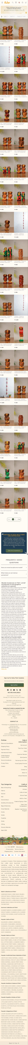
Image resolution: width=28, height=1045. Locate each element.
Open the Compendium (14, 550)
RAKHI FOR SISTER (15, 902)
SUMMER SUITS (15, 912)
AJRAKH (11, 922)
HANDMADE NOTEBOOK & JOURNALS (11, 1034)
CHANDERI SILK (19, 926)
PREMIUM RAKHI (15, 896)
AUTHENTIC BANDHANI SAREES (9, 988)
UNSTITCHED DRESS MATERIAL (9, 958)
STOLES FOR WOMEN (20, 1000)
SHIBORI (15, 928)
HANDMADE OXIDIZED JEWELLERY (10, 1032)
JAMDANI (18, 924)
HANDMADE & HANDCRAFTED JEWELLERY (12, 1028)
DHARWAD (4, 926)
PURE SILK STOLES (6, 1008)
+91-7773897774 (14, 731)
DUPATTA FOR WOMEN (7, 1000)
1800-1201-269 (12, 727)
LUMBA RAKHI (15, 900)
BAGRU (8, 930)
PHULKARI (11, 926)
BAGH (12, 930)
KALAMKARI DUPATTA (13, 1004)
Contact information (19, 851)
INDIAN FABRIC (5, 938)
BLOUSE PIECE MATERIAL (19, 1038)
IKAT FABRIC (9, 946)
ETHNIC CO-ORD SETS (15, 1018)
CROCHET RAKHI (5, 896)
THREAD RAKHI (15, 898)
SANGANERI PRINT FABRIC (8, 948)
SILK (16, 930)
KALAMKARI (4, 922)
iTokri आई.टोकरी (10, 847)
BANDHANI (17, 922)
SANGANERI (11, 924)
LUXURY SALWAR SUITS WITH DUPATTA (11, 1014)
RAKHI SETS (23, 898)
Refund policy (19, 847)
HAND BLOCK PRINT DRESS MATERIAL (11, 970)
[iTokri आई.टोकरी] (7, 2)
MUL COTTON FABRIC (7, 942)
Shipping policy (9, 851)
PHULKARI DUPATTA (7, 1002)
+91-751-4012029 (8, 734)
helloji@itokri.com (20, 735)
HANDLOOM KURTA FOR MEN (15, 1026)
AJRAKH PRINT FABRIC (16, 938)
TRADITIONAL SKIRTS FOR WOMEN (10, 1036)
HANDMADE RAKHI (6, 894)
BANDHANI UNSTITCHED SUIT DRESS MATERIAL (14, 978)
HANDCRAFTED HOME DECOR (9, 1020)
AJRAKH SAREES (21, 986)
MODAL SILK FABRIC (11, 950)
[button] (2, 2)
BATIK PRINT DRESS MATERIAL (16, 968)
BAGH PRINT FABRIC (6, 940)
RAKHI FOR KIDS (6, 900)
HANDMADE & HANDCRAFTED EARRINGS (12, 1030)
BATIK (10, 928)
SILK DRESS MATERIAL (18, 976)
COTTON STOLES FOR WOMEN (15, 1006)
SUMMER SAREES (16, 910)
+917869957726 (13, 724)
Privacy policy (9, 849)
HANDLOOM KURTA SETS (8, 1016)
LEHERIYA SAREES (6, 994)
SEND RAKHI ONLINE (18, 894)
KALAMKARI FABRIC (19, 946)
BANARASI (8, 932)
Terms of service (19, 849)
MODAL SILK (4, 928)
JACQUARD (4, 924)
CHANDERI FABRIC (19, 942)
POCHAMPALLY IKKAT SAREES (14, 992)
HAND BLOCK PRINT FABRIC (8, 944)
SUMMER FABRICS (6, 910)
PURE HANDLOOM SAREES (8, 986)
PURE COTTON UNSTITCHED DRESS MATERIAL (14, 980)
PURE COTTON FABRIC (19, 940)
